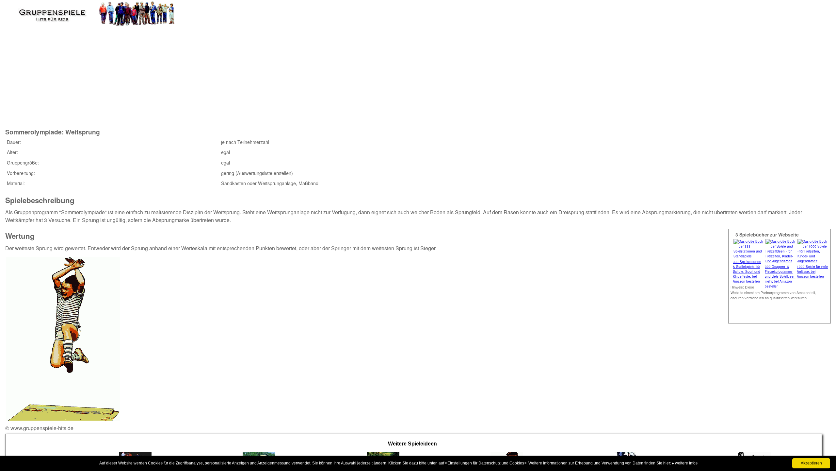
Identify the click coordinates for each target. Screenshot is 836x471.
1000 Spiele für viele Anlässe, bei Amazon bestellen (812, 271)
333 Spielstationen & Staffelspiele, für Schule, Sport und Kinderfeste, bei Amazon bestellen (747, 271)
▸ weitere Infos (685, 463)
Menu (16, 12)
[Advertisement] (124, 71)
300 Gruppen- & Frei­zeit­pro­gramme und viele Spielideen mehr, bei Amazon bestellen (780, 276)
